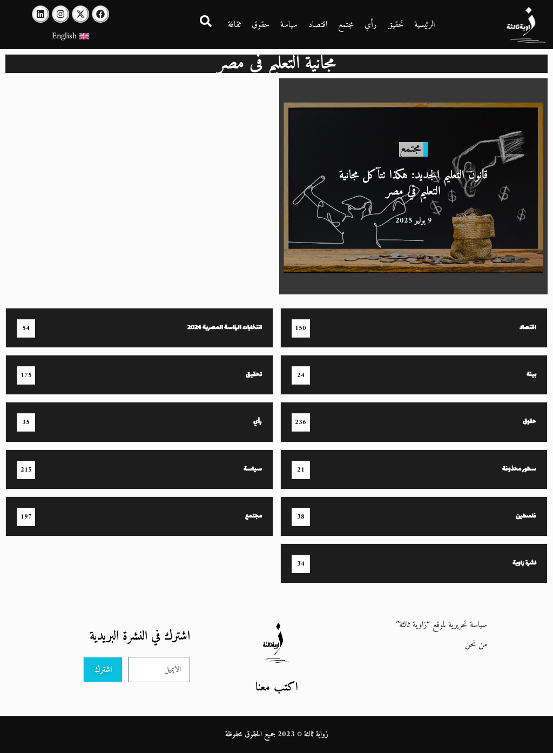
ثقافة (234, 24)
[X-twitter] (80, 14)
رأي (370, 24)
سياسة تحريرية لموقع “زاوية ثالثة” (441, 625)
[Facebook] (100, 14)
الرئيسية (424, 24)
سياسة (289, 24)
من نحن (476, 644)
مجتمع (346, 24)
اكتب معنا (276, 687)
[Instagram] (60, 14)
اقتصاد (317, 24)
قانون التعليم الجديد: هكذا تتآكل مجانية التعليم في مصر (413, 183)
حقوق (260, 24)
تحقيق (395, 24)
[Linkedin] (40, 14)
